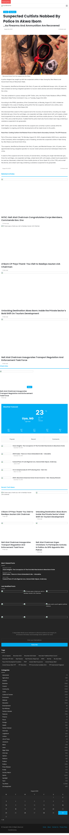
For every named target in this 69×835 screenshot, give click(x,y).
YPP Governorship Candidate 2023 (38, 665)
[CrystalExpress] (6, 5)
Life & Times (6, 739)
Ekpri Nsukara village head (32, 658)
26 (25, 813)
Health (4, 725)
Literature (5, 742)
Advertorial (5, 675)
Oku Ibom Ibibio (57, 658)
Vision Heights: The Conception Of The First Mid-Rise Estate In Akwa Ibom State (39, 446)
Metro (4, 744)
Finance (4, 717)
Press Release (6, 767)
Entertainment (6, 705)
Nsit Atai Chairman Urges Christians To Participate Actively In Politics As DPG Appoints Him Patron (51, 546)
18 (15, 809)
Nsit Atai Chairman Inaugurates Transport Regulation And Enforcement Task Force (16, 393)
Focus (4, 719)
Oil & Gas (5, 753)
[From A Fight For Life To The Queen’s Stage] (12, 622)
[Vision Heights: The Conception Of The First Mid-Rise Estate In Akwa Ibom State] (6, 448)
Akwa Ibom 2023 (17, 655)
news (3, 747)
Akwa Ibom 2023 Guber (30, 655)
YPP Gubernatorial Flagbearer (56, 665)
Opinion (4, 756)
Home (44, 827)
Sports (4, 775)
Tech (3, 781)
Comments (55, 439)
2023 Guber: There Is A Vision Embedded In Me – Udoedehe (32, 454)
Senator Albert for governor (36, 662)
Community (5, 689)
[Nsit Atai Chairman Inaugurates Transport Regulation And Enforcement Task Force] (17, 531)
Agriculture (5, 678)
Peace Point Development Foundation (11, 662)
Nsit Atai (49, 658)
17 (6, 809)
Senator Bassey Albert (51, 662)
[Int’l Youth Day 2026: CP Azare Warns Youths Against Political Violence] (57, 609)
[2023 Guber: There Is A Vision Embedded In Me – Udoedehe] (6, 456)
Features (4, 714)
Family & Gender (7, 711)
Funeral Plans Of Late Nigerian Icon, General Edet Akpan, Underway (34, 462)
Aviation (4, 680)
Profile (4, 769)
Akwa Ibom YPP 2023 (7, 658)
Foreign (4, 722)
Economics (5, 697)
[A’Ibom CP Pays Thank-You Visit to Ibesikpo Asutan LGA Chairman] (17, 501)
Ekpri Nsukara (19, 658)
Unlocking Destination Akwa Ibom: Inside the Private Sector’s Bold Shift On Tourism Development (51, 514)
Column (4, 686)
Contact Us (55, 827)
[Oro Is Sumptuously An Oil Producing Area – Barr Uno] (6, 472)
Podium (4, 761)
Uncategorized (6, 786)
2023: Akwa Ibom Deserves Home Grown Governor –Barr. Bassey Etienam (36, 478)
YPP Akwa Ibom (22, 665)
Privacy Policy (63, 827)
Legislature (5, 733)
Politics (4, 764)
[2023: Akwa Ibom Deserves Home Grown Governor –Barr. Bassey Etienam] (6, 480)
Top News (5, 783)
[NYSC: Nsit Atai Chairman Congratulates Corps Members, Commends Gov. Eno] (12, 596)
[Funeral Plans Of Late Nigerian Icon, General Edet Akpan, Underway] (6, 464)
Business (5, 683)
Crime (4, 691)
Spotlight (5, 778)
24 (6, 813)
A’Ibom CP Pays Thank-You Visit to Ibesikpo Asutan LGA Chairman (17, 513)
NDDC (42, 658)
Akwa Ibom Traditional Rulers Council (48, 655)
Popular (12, 439)
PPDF (25, 662)
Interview (5, 730)
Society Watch (6, 772)
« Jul (2, 819)
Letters (4, 736)
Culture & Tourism (7, 694)
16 (62, 805)
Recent (33, 439)
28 (44, 813)
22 (53, 809)
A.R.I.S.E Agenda (6, 655)
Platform (4, 758)
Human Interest (6, 728)
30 (63, 813)
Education (5, 703)
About (49, 827)
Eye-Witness (6, 708)
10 (6, 805)
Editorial (4, 700)
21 (44, 809)
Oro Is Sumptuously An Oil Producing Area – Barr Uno (30, 470)
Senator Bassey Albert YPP (9, 665)
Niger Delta (5, 750)
